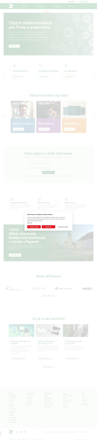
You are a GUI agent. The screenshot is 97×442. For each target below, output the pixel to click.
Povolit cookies (34, 226)
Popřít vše (48, 226)
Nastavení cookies (63, 226)
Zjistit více (29, 222)
